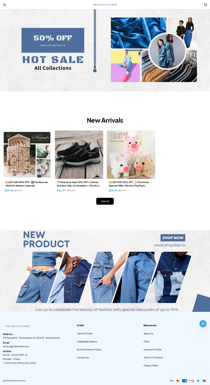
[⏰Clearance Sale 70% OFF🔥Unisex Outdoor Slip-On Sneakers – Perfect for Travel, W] (79, 155)
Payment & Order (153, 349)
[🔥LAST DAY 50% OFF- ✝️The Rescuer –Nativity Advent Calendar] (27, 155)
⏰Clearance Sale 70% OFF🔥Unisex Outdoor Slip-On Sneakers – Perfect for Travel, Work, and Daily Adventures (79, 184)
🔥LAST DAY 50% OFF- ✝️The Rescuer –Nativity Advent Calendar (26, 184)
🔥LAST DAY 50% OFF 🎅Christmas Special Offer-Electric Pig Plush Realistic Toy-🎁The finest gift (129, 184)
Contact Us (83, 357)
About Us (148, 333)
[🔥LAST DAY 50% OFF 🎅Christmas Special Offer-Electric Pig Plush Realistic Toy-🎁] (131, 155)
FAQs (146, 341)
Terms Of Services (153, 357)
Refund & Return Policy (89, 349)
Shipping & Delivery (87, 341)
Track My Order (85, 333)
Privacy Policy (151, 365)
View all (105, 201)
